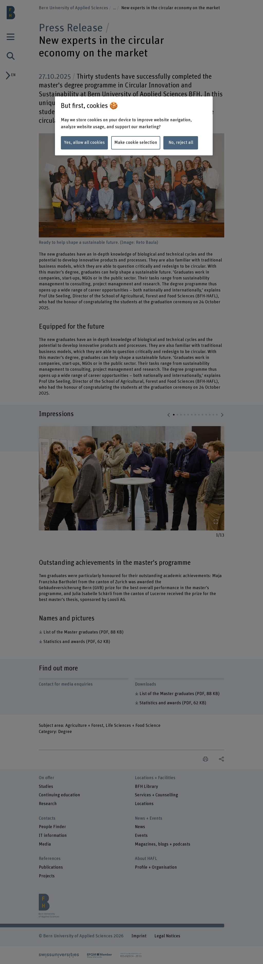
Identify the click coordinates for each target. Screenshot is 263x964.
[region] (134, 125)
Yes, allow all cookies (84, 142)
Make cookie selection (135, 142)
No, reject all (180, 142)
